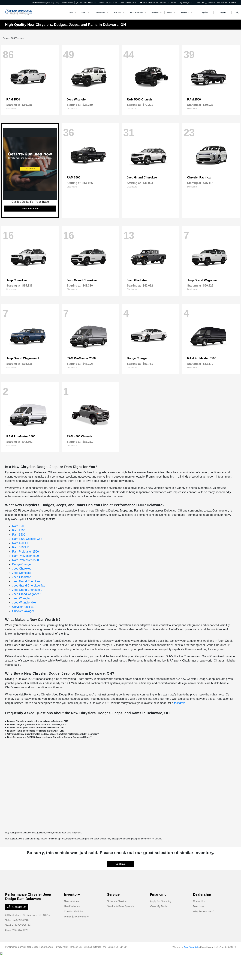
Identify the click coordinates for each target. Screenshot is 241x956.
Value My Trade (158, 906)
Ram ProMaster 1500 (25, 551)
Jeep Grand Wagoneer (26, 594)
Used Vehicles (72, 906)
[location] (141, 3)
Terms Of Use (76, 947)
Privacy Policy (61, 947)
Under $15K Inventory (76, 916)
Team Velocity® (191, 947)
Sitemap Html (99, 947)
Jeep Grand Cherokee (26, 581)
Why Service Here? (204, 911)
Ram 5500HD (20, 547)
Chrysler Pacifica (23, 606)
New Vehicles (71, 901)
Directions (198, 906)
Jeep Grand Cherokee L (27, 589)
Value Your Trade (30, 208)
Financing (158, 894)
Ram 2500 (18, 530)
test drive (179, 702)
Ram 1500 (18, 526)
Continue (120, 864)
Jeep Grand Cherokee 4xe (28, 585)
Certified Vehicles (73, 911)
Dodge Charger (22, 564)
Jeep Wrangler (21, 598)
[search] (237, 12)
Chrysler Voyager (23, 611)
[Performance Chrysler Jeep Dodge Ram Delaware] (18, 12)
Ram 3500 (18, 534)
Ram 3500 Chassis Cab (27, 538)
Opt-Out (123, 947)
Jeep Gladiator (21, 577)
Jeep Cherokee (21, 568)
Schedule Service (116, 901)
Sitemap (88, 947)
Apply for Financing (160, 901)
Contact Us (19, 906)
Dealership (202, 894)
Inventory (72, 894)
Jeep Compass (21, 572)
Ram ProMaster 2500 (25, 555)
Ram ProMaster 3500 (25, 560)
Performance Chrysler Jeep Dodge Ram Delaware (29, 947)
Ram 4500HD (20, 543)
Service (113, 894)
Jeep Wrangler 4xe (24, 602)
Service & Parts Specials (120, 906)
